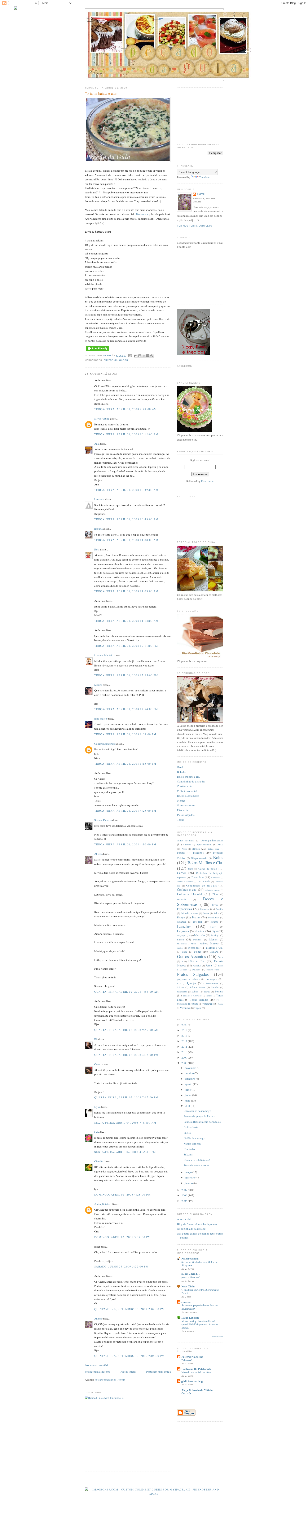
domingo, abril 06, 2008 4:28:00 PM (122, 1194)
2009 (184, 1057)
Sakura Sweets (197, 987)
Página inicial (128, 1371)
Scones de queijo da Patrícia (200, 1116)
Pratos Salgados (116, 360)
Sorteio (219, 991)
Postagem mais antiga (158, 1371)
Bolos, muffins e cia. (188, 776)
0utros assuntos (185, 840)
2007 (184, 1190)
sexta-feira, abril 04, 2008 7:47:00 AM (125, 1122)
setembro (190, 1079)
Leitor (200, 931)
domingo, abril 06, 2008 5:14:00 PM (122, 1237)
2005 (184, 1201)
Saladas (215, 987)
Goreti (97, 1064)
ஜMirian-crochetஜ (192, 1381)
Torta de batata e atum (196, 1165)
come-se (186, 1302)
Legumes (183, 931)
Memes (181, 800)
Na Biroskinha (190, 1258)
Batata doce (213, 848)
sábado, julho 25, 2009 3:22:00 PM (121, 1266)
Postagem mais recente (97, 1371)
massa (180, 939)
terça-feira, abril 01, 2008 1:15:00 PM (125, 763)
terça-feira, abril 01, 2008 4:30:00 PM (125, 844)
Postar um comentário (97, 1365)
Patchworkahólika (192, 1357)
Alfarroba (187, 844)
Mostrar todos (217, 1336)
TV (217, 999)
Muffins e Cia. (214, 947)
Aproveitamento (204, 844)
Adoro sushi (184, 1219)
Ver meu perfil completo (194, 226)
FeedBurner (207, 481)
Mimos (214, 943)
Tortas (180, 819)
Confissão (189, 1149)
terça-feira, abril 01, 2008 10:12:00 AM (126, 434)
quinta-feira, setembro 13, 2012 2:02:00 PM (129, 1309)
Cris (96, 1132)
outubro (189, 1073)
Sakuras (188, 1154)
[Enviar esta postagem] (130, 355)
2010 (184, 1052)
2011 (184, 1046)
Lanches (184, 926)
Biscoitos (198, 852)
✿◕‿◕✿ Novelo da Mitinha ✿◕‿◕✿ (197, 1391)
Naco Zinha (188, 1286)
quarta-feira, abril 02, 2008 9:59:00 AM (126, 1030)
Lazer (213, 926)
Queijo (191, 983)
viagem (197, 1007)
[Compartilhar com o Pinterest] (152, 356)
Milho (203, 943)
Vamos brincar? (192, 1143)
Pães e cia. (183, 810)
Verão (220, 1003)
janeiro (189, 1183)
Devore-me (142, 214)
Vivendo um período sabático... (197, 1372)
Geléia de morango (194, 1138)
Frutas (196, 917)
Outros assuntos (186, 805)
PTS (179, 983)
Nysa (97, 1107)
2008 (184, 1063)
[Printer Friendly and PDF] (97, 351)
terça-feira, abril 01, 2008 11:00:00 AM (126, 540)
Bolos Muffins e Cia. (205, 863)
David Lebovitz (190, 1318)
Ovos (220, 957)
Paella (187, 1132)
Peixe (209, 965)
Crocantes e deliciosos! (197, 1160)
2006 (184, 1195)
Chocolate (197, 877)
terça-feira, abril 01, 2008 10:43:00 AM (126, 519)
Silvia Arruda (101, 418)
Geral (180, 767)
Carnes (181, 873)
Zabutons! (186, 1360)
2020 (184, 1025)
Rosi (97, 549)
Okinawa (214, 951)
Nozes (197, 951)
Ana (96, 444)
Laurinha (99, 499)
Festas (206, 913)
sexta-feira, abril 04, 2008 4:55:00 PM (125, 1152)
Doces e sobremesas (188, 796)
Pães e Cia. (196, 961)
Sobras (195, 991)
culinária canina (212, 889)
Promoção (211, 979)
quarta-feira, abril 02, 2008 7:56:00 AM (126, 992)
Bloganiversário (199, 858)
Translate (204, 177)
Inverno (214, 921)
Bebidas (181, 772)
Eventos (204, 909)
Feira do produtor (189, 913)
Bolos (218, 857)
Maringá (215, 935)
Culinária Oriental (189, 894)
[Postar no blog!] (140, 356)
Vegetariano (208, 1003)
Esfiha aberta (191, 1127)
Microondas (182, 943)
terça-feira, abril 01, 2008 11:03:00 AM (126, 591)
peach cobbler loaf (190, 1277)
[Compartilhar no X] (144, 356)
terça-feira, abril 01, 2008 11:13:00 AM (126, 621)
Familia (219, 909)
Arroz (220, 844)
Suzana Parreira (103, 820)
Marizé (98, 685)
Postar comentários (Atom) (110, 1379)
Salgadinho (182, 991)
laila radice (100, 718)
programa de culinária (188, 979)
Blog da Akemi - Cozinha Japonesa (197, 1224)
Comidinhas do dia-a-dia (191, 781)
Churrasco (215, 877)
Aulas (184, 848)
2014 (184, 1030)
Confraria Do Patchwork (196, 1369)
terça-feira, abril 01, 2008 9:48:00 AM (125, 409)
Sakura (180, 987)
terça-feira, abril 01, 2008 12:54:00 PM (126, 709)
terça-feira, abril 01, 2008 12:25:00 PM (126, 675)
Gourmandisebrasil (105, 744)
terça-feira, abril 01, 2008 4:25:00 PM (125, 810)
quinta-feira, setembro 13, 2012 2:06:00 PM (129, 1356)
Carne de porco (207, 869)
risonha (98, 529)
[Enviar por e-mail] (136, 356)
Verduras (185, 1008)
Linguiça (181, 935)
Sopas (207, 991)
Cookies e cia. (185, 786)
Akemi (107, 355)
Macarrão (199, 935)
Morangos (193, 947)
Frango (181, 917)
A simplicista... (102, 1204)
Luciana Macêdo (103, 655)
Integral (197, 921)
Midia (193, 943)
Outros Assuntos (191, 956)
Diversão (181, 899)
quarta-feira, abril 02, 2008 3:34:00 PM (126, 1055)
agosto (189, 1084)
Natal (184, 951)
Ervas (215, 904)
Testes (209, 995)
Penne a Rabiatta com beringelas (202, 1122)
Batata (196, 848)
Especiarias (184, 909)
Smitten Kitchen (190, 1274)
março (188, 1172)
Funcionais (213, 917)
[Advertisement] (120, 1437)
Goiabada (181, 921)
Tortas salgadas (199, 999)
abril (188, 1106)
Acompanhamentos (212, 840)
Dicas (215, 894)
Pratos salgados (185, 815)
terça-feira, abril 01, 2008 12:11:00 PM (126, 646)
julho (188, 1089)
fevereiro (190, 1177)
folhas (217, 913)
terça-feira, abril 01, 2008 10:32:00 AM (126, 490)
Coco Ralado (203, 881)
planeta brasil (213, 969)
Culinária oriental (187, 791)
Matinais (197, 939)
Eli (96, 1039)
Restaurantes (212, 983)
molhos (180, 947)
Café (190, 868)
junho (188, 1095)
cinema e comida (185, 881)
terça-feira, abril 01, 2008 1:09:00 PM (125, 734)
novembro (191, 1068)
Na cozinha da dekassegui (191, 1229)
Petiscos (196, 969)
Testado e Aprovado (192, 995)
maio (188, 1100)
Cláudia (98, 1161)
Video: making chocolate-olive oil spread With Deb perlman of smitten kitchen (199, 1324)
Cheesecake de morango (197, 1111)
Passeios (197, 965)
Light (215, 931)
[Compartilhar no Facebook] (148, 356)
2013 (184, 1036)
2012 (184, 1041)
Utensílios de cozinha (187, 1003)
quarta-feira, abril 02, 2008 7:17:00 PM (126, 1097)
